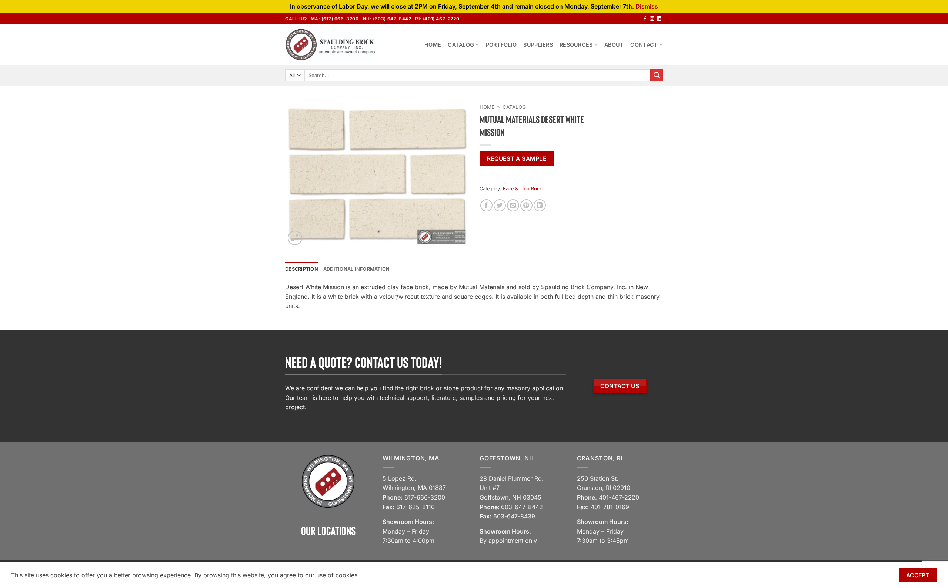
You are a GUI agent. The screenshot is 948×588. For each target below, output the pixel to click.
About (614, 44)
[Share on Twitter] (500, 205)
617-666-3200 (424, 497)
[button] (295, 238)
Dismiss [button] (646, 6)
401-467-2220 (619, 497)
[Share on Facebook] (486, 205)
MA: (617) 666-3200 (335, 18)
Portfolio (501, 44)
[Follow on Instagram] (652, 18)
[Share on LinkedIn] (540, 205)
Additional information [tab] (356, 269)
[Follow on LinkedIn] (659, 18)
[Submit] (656, 75)
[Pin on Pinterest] (526, 205)
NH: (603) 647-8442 (387, 18)
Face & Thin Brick (522, 188)
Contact (644, 44)
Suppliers (538, 44)
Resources (576, 44)
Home (432, 44)
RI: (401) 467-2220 (437, 18)
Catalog (461, 44)
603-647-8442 (522, 507)
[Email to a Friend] (513, 205)
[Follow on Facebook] (645, 18)
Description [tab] (301, 269)
